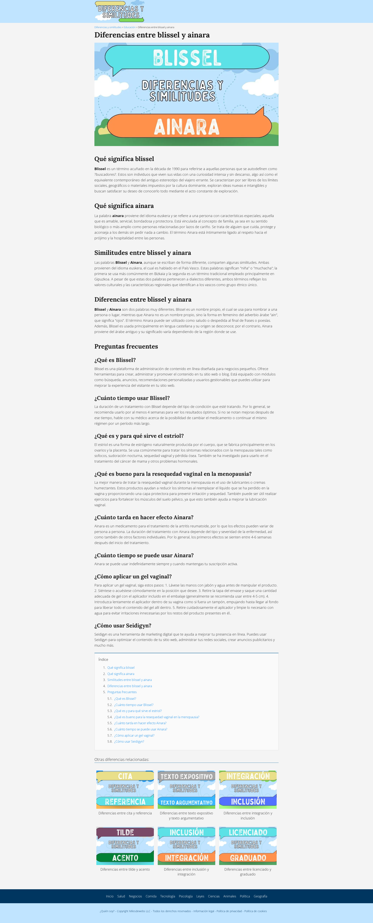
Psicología (186, 896)
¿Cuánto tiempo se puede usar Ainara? (140, 729)
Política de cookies (255, 911)
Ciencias (214, 896)
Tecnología (167, 896)
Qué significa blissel (121, 667)
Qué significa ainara (120, 674)
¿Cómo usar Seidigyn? (129, 741)
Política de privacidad (229, 911)
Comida (151, 896)
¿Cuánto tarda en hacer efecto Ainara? (140, 723)
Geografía (260, 896)
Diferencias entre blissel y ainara (129, 686)
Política (245, 896)
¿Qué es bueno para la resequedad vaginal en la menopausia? (156, 717)
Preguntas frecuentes (122, 692)
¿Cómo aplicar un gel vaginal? (134, 735)
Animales (229, 896)
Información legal (203, 911)
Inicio (109, 896)
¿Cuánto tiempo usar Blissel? (133, 705)
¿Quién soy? (107, 911)
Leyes (200, 896)
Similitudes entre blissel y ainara (129, 680)
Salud (121, 896)
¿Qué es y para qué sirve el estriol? (138, 711)
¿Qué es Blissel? (125, 698)
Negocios (135, 896)
